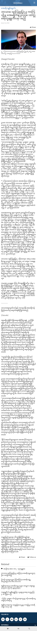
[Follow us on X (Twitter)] (7, 619)
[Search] (29, 628)
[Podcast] (20, 619)
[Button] (33, 27)
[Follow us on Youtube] (12, 619)
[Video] (8, 628)
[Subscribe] (25, 619)
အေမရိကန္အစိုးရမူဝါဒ (8, 8)
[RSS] (16, 619)
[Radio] (18, 628)
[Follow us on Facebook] (3, 619)
